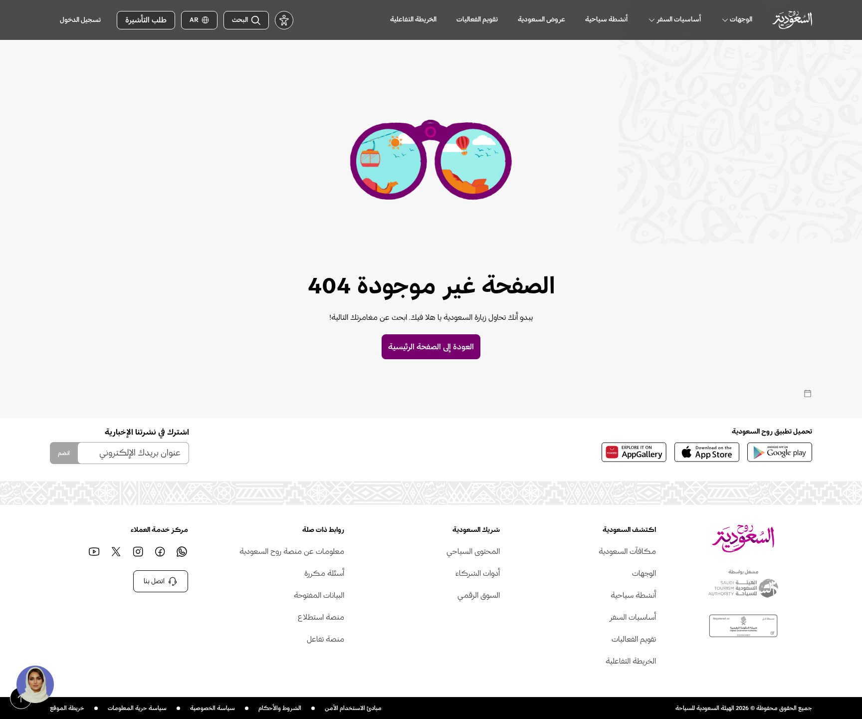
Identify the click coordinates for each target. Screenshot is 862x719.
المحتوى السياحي (473, 551)
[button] (35, 684)
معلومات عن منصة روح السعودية (291, 551)
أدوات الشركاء (477, 573)
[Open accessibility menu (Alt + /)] (284, 20)
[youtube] (94, 551)
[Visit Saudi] (743, 538)
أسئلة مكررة (324, 573)
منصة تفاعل (325, 639)
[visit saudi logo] (792, 19)
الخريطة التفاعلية (631, 661)
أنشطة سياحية (633, 595)
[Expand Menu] (725, 20)
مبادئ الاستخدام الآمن (353, 708)
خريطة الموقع (67, 708)
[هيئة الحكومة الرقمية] (743, 626)
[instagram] (138, 551)
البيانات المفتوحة (319, 595)
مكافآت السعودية (627, 551)
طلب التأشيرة (146, 20)
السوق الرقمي (478, 595)
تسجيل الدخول (80, 19)
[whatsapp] (182, 551)
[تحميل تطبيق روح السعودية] (779, 452)
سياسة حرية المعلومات (137, 708)
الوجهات (644, 573)
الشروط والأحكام (279, 708)
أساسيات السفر (632, 617)
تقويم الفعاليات (634, 639)
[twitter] (116, 551)
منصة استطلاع (321, 617)
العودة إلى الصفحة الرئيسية (431, 347)
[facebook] (160, 551)
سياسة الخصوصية (212, 708)
